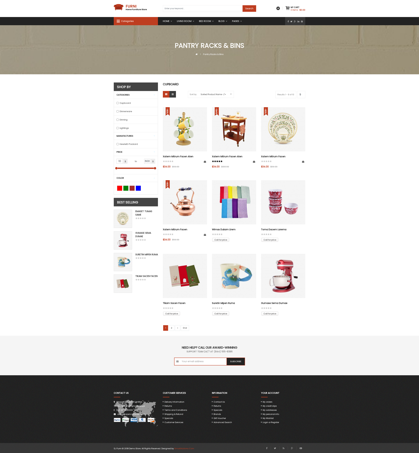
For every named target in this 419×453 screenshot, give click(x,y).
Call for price (220, 239)
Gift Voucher (220, 418)
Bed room (205, 21)
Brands (217, 414)
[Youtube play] (300, 448)
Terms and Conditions (175, 410)
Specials (168, 418)
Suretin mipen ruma (146, 254)
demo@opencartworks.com (131, 414)
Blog (222, 21)
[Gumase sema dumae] (123, 240)
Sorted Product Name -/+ (213, 94)
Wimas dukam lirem (224, 229)
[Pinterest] (302, 21)
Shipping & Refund (173, 414)
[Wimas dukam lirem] (234, 202)
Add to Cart (205, 161)
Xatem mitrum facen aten (178, 156)
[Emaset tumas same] (123, 219)
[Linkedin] (298, 21)
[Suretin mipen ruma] (123, 262)
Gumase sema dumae (274, 303)
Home (166, 21)
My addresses (270, 410)
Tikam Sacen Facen (146, 276)
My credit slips (270, 406)
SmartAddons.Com (184, 448)
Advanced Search (223, 422)
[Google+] (295, 21)
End (185, 327)
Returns (168, 406)
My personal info (271, 414)
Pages (235, 21)
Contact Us (219, 401)
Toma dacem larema (273, 229)
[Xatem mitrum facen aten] (185, 129)
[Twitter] (291, 21)
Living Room (184, 21)
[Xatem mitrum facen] (283, 129)
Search (249, 8)
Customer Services (173, 422)
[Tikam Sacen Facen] (123, 283)
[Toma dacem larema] (283, 202)
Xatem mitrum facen (273, 156)
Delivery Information (174, 401)
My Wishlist (268, 418)
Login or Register (271, 422)
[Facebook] (288, 21)
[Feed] (283, 448)
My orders (267, 401)
